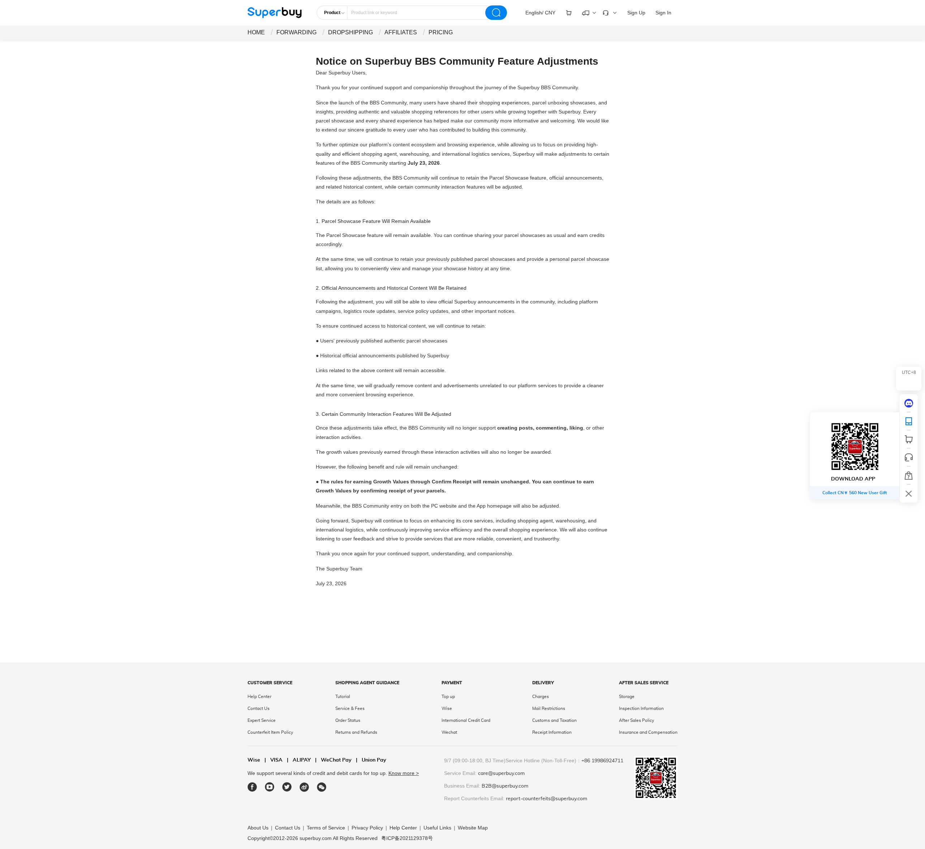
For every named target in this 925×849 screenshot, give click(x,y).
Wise (447, 708)
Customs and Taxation (554, 720)
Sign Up (636, 13)
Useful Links (437, 828)
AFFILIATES (400, 32)
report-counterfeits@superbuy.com (546, 798)
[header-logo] (275, 12)
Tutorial (342, 696)
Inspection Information (641, 708)
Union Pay (371, 760)
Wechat (449, 732)
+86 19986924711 (602, 760)
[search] (496, 12)
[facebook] (252, 787)
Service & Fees (350, 708)
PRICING (441, 32)
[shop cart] (909, 439)
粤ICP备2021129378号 (407, 838)
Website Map (473, 828)
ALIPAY (299, 760)
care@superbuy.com (501, 773)
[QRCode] (909, 421)
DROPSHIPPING (350, 32)
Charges (540, 696)
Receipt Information (552, 732)
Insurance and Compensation (648, 732)
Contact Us (259, 708)
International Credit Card (466, 720)
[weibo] (304, 787)
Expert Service (262, 720)
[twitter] (287, 787)
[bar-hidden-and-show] (909, 493)
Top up (448, 696)
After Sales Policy (636, 720)
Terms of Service (326, 828)
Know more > (403, 773)
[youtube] (270, 787)
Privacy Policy (367, 828)
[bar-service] (909, 457)
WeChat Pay (333, 760)
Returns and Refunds (356, 732)
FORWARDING (296, 32)
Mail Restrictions (548, 708)
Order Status (347, 720)
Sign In (663, 13)
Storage (626, 696)
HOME (256, 32)
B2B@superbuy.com (505, 786)
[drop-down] (569, 12)
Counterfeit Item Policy (270, 732)
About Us (258, 828)
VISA (273, 760)
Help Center (259, 696)
